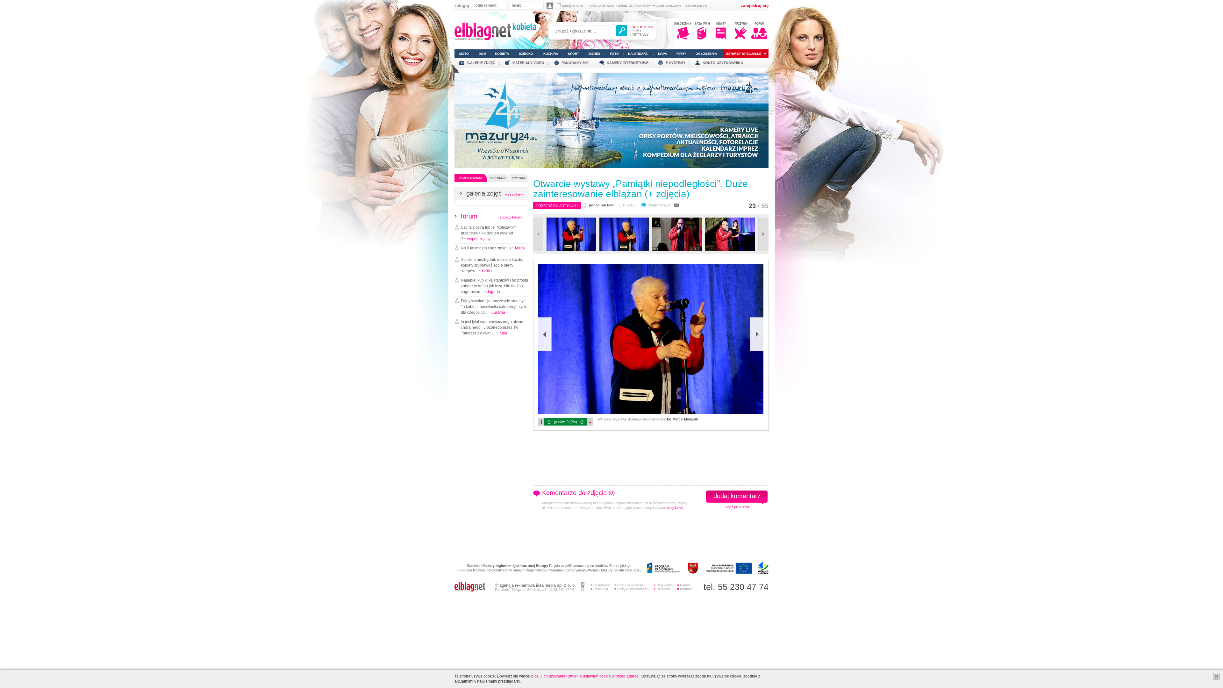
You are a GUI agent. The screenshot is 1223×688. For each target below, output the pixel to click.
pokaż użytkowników (633, 5)
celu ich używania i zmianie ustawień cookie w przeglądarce (586, 676)
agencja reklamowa (517, 585)
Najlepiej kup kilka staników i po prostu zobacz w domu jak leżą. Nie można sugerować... (494, 286)
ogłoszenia (706, 53)
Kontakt (684, 589)
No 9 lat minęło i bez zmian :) (493, 248)
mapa (662, 53)
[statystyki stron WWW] (582, 590)
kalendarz (637, 53)
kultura (550, 53)
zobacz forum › (511, 217)
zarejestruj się (695, 5)
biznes (594, 53)
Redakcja (599, 589)
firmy (681, 53)
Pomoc (684, 585)
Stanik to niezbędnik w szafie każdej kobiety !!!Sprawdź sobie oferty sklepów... (492, 265)
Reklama (662, 589)
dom (482, 53)
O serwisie (600, 585)
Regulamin (663, 585)
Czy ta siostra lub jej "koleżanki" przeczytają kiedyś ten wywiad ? (488, 233)
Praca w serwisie (629, 585)
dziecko (526, 53)
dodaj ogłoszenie (667, 5)
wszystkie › (514, 194)
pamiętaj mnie (572, 5)
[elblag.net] (469, 590)
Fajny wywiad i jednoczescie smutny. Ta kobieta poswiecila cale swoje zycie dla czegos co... (494, 307)
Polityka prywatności (631, 589)
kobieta (502, 53)
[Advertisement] (608, 542)
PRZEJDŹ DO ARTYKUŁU (557, 206)
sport (573, 53)
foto (614, 53)
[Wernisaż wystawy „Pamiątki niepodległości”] (571, 249)
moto (464, 53)
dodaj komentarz (737, 495)
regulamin (675, 508)
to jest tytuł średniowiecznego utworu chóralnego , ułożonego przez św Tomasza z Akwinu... (493, 327)
